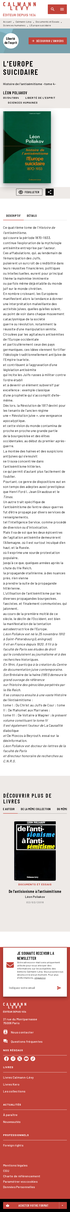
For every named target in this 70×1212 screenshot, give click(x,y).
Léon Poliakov (15, 92)
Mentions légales (15, 1165)
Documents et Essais (48, 21)
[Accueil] (19, 9)
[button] (48, 40)
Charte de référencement (21, 1176)
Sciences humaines (14, 25)
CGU (6, 1170)
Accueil (7, 21)
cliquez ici (40, 977)
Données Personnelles (19, 1187)
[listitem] (6, 1058)
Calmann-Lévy (24, 21)
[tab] (13, 215)
